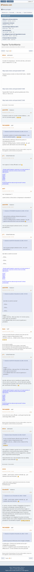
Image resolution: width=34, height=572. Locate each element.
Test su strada (5, 32)
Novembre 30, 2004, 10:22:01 (8, 331)
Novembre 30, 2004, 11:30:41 (8, 492)
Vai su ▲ (23, 567)
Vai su (2, 558)
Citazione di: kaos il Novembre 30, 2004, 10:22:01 (15, 435)
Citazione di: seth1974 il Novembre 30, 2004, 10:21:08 (16, 360)
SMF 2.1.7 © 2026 (13, 568)
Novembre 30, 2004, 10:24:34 (8, 431)
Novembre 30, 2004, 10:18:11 (8, 207)
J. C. (3, 156)
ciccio (4, 469)
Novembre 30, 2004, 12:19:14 (8, 530)
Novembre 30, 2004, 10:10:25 (8, 57)
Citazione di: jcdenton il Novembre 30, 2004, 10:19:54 (16, 294)
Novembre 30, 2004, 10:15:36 (8, 127)
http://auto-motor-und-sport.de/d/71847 (13, 70)
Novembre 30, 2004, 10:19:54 (8, 236)
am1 (3, 188)
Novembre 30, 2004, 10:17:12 (8, 191)
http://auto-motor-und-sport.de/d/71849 (13, 100)
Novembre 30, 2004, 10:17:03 (8, 158)
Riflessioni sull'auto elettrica (10, 19)
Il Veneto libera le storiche (9, 38)
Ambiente (5, 20)
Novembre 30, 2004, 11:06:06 (8, 471)
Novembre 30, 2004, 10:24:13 (8, 411)
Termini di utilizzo (16, 567)
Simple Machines (20, 568)
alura (4, 55)
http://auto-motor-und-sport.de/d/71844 (13, 88)
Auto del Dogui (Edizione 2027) (10, 26)
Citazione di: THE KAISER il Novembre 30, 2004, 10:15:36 (16, 211)
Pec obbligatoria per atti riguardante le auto (14, 34)
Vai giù (3, 51)
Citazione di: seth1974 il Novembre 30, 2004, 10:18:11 (16, 240)
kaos (3, 329)
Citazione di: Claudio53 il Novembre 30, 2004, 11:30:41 (16, 533)
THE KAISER (5, 125)
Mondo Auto (5, 28)
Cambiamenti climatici (8, 23)
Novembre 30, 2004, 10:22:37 (8, 356)
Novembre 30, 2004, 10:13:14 (8, 112)
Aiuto (11, 567)
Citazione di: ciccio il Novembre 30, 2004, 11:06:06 (15, 495)
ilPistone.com (6, 5)
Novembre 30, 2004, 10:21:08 (8, 290)
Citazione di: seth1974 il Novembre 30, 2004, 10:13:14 (16, 131)
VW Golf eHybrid (7, 30)
